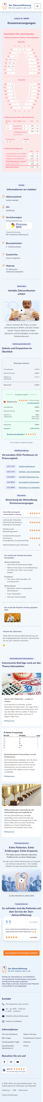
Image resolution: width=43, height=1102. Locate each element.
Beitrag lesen (9, 721)
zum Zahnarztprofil (33, 403)
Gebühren (27, 1042)
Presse (25, 1046)
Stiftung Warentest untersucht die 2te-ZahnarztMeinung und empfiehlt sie (19, 811)
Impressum (6, 1090)
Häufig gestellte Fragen (10, 1042)
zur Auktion (4, 937)
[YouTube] (17, 1062)
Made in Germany (29, 1034)
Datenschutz (23, 1090)
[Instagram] (11, 1062)
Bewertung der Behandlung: (16, 434)
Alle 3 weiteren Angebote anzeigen (21, 442)
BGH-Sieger (6, 1038)
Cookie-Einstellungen (10, 1095)
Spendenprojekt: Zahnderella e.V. (8, 1047)
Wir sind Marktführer (10, 1034)
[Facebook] (4, 1062)
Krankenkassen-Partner (32, 1038)
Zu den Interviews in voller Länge (21, 895)
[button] (21, 310)
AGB (14, 1090)
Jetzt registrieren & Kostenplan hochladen (21, 953)
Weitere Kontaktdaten (14, 1021)
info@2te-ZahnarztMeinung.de (17, 1016)
